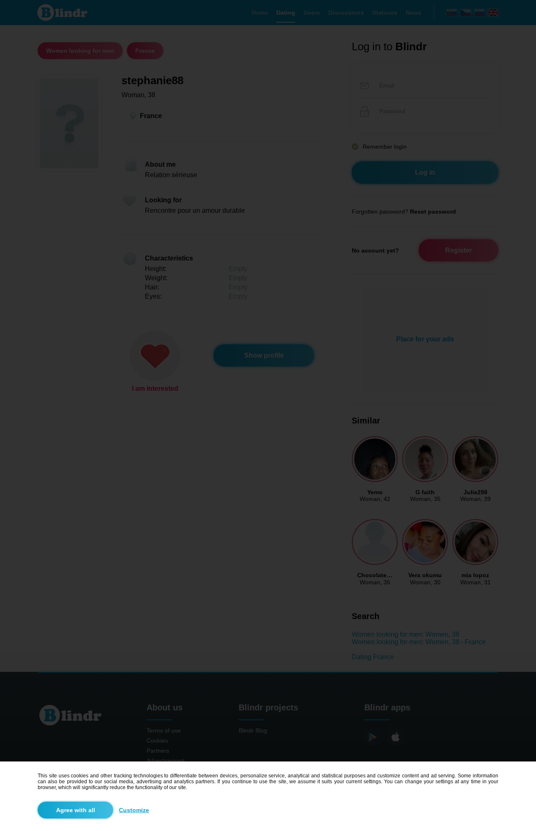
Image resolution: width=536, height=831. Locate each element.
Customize (134, 810)
